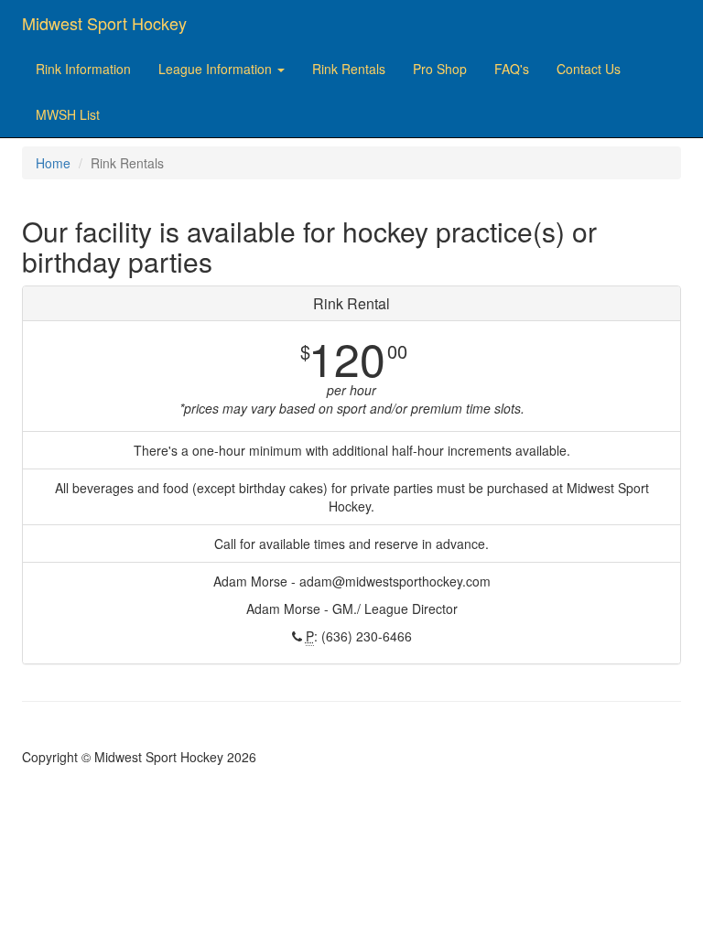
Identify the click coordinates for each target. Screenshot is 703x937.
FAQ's (511, 68)
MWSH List (68, 114)
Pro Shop (440, 68)
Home (53, 163)
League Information (217, 68)
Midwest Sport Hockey (104, 23)
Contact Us (589, 68)
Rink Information (83, 68)
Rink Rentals (348, 68)
